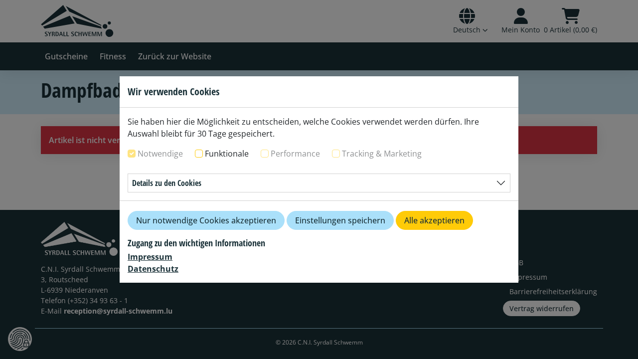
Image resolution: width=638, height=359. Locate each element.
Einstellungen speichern (340, 220)
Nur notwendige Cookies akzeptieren (206, 220)
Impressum (150, 256)
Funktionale (227, 153)
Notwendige (160, 153)
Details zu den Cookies (166, 183)
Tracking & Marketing (382, 153)
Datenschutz (153, 268)
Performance (295, 153)
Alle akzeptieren (434, 220)
